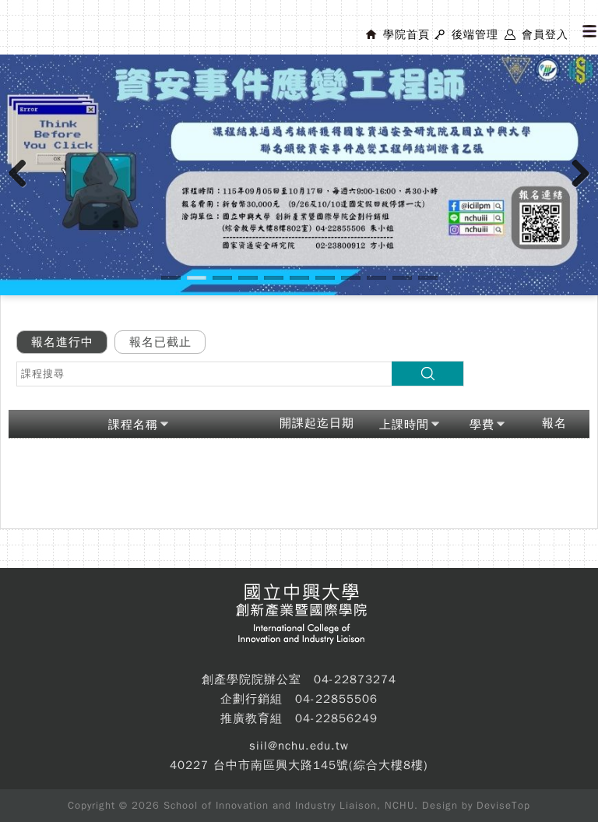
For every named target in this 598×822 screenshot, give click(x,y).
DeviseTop (503, 805)
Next (581, 189)
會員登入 (545, 34)
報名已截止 (160, 342)
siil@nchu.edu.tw (299, 746)
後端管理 (475, 34)
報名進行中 (62, 342)
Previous (23, 189)
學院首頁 (406, 34)
